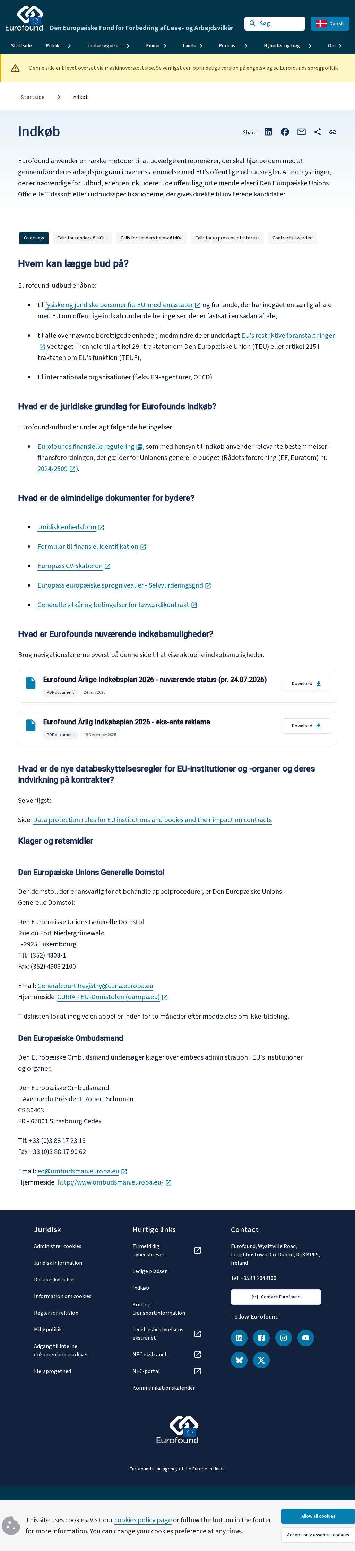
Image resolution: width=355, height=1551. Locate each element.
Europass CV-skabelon (74, 566)
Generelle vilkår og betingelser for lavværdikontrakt (117, 605)
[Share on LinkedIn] (268, 132)
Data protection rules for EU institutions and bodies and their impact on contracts (152, 820)
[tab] (34, 238)
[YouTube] (305, 1338)
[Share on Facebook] (285, 132)
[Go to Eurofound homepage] (24, 18)
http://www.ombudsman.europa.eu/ (114, 1182)
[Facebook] (261, 1338)
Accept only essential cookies (318, 1535)
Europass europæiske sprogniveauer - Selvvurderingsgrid (124, 585)
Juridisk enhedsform (71, 527)
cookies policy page (143, 1520)
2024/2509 (56, 469)
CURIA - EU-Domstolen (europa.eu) (112, 997)
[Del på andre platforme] (317, 132)
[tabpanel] (177, 726)
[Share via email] (301, 132)
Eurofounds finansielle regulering (90, 447)
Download (302, 683)
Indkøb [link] (80, 97)
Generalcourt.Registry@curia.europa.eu (95, 986)
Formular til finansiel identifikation (92, 546)
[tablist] (168, 238)
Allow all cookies (318, 1516)
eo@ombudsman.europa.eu (82, 1171)
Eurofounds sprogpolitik (309, 68)
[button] (333, 131)
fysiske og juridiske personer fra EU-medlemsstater (123, 305)
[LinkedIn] (239, 1338)
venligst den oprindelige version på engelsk (214, 68)
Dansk (336, 23)
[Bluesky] (239, 1360)
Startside (21, 45)
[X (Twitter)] (261, 1360)
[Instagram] (283, 1338)
